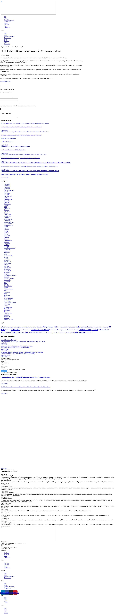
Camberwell (7, 204)
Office (5, 283)
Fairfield (6, 228)
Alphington (7, 187)
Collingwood (7, 216)
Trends (6, 312)
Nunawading (7, 280)
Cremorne (6, 217)
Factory (6, 226)
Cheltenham (7, 208)
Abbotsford (7, 184)
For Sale (6, 234)
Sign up (3, 367)
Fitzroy (6, 231)
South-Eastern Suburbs (10, 302)
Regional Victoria (8, 289)
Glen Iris (6, 237)
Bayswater (7, 193)
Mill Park (6, 266)
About (5, 23)
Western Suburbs (8, 319)
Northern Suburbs (9, 278)
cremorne (64, 327)
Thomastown (7, 308)
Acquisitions (7, 21)
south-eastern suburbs (35, 332)
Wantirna (6, 315)
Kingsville (7, 252)
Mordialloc (7, 272)
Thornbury (7, 310)
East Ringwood (8, 223)
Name (2, 361)
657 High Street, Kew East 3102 (9, 547)
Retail (5, 290)
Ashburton (7, 188)
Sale (5, 17)
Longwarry (7, 260)
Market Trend (7, 263)
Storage (6, 305)
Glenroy (6, 239)
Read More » (4, 383)
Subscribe (3, 371)
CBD (5, 207)
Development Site (9, 222)
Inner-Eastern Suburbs (25, 330)
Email (2, 364)
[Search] (17, 117)
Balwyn (6, 191)
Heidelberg (7, 245)
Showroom (7, 81)
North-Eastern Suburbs (10, 275)
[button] (57, 30)
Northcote (6, 277)
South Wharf (7, 299)
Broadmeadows (8, 199)
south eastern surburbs (47, 332)
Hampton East (8, 240)
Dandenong (7, 220)
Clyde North (7, 214)
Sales (5, 293)
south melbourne (56, 332)
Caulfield (6, 205)
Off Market (7, 281)
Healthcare (7, 243)
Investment (7, 251)
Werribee (6, 318)
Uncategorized (8, 313)
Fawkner (6, 229)
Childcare (6, 210)
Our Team (6, 24)
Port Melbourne (8, 286)
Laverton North (8, 255)
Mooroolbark (7, 270)
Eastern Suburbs (8, 225)
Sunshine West (8, 307)
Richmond (7, 292)
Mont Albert (7, 267)
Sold (5, 296)
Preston (6, 287)
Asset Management (9, 20)
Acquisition (7, 185)
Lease (5, 18)
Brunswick (7, 201)
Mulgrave (6, 274)
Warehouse (7, 316)
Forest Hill (7, 236)
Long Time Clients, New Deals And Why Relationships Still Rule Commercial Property (25, 377)
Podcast (6, 284)
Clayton (6, 213)
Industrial (6, 246)
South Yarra (7, 301)
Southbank (7, 304)
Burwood (6, 202)
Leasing (6, 258)
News (5, 26)
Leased (3, 81)
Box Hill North (8, 196)
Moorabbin (7, 269)
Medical (6, 264)
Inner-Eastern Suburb (9, 248)
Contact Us (7, 27)
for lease (105, 327)
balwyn (23, 327)
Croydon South (8, 219)
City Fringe (7, 211)
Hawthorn (6, 242)
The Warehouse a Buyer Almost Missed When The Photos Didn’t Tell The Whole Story (25, 387)
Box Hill (6, 194)
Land (5, 254)
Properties (6, 554)
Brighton (6, 197)
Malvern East (7, 261)
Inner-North (7, 249)
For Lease (6, 232)
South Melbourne (8, 298)
